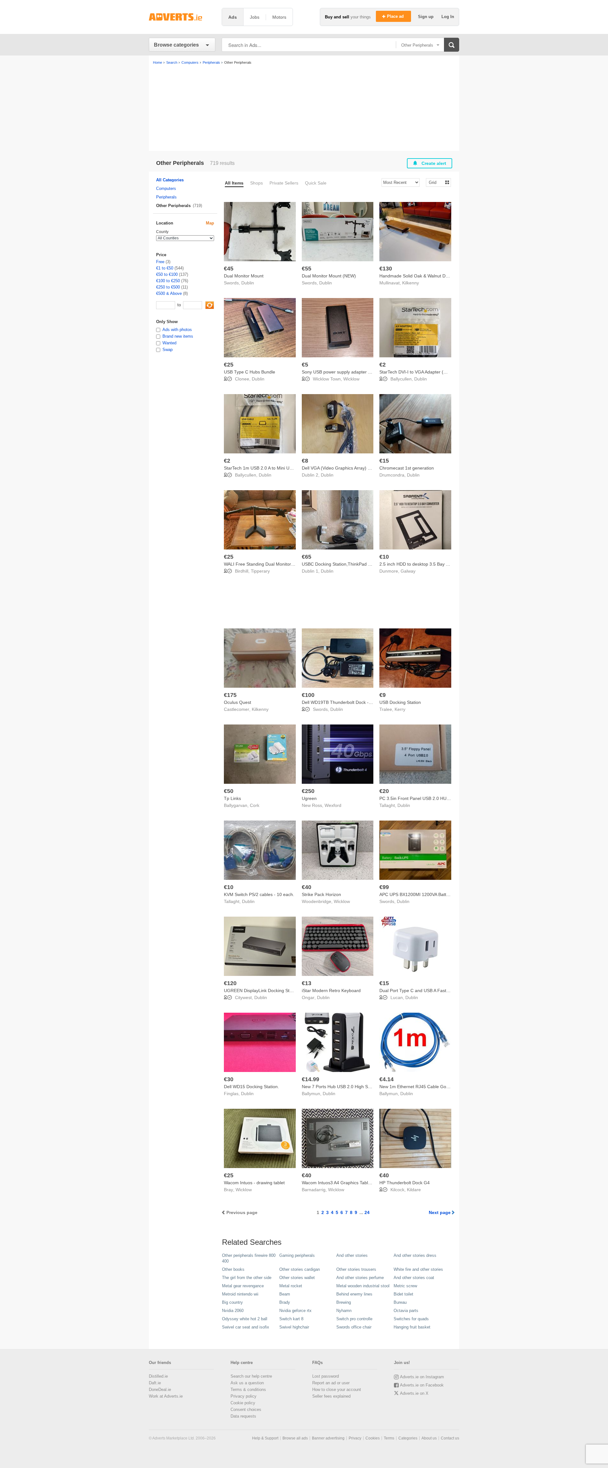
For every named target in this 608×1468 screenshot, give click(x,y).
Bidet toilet (403, 1294)
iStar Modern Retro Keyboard (331, 990)
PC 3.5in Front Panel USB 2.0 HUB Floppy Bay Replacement (440, 798)
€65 (306, 557)
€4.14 (386, 1079)
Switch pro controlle (354, 1318)
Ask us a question (247, 1382)
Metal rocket (290, 1285)
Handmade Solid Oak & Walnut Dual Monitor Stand (430, 275)
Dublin (247, 282)
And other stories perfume (360, 1277)
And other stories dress (415, 1255)
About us (429, 1438)
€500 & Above (169, 293)
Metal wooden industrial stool (363, 1285)
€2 (382, 364)
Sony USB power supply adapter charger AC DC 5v (353, 371)
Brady (284, 1302)
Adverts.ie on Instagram (422, 1376)
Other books (233, 1269)
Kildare (414, 1189)
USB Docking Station (400, 702)
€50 (228, 791)
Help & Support (265, 1438)
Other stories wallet (297, 1277)
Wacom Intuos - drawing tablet (254, 1182)
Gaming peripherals (297, 1255)
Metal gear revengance (243, 1285)
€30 (228, 1079)
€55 (306, 268)
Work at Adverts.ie (166, 1396)
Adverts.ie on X (414, 1393)
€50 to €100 (167, 274)
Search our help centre (251, 1376)
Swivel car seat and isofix (245, 1327)
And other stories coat (414, 1277)
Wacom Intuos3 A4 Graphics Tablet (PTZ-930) (348, 1182)
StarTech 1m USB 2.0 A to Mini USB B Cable (268, 468)
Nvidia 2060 (233, 1310)
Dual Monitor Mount (243, 275)
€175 (230, 695)
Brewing (343, 1302)
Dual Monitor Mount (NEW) (329, 275)
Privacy (355, 1438)
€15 (384, 461)
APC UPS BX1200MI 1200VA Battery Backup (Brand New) (437, 894)
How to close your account (336, 1389)
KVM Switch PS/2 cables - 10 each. (259, 894)
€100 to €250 (168, 280)
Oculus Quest (237, 702)
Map (210, 223)
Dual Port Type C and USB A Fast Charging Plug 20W (432, 990)
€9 (382, 695)
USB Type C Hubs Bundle (249, 371)
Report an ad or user (331, 1382)
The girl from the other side (246, 1277)
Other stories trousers (356, 1269)
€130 (385, 268)
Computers (166, 188)
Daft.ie (155, 1382)
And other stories (352, 1255)
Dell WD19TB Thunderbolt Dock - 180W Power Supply (356, 702)
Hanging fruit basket (412, 1327)
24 (367, 1212)
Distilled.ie (158, 1376)
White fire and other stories (418, 1269)
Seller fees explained (331, 1396)
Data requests (243, 1416)
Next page (440, 1212)
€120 (230, 983)
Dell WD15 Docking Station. (251, 1086)
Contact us (450, 1438)
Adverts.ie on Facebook (422, 1385)
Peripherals (166, 197)
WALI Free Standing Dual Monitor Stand (264, 564)
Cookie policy (243, 1402)
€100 (308, 695)
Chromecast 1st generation (406, 468)
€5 (305, 364)
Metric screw (405, 1285)
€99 (384, 887)
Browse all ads (295, 1438)
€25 (228, 364)
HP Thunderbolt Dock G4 (404, 1182)
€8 (305, 461)
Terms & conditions (248, 1389)
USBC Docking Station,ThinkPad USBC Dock (346, 564)
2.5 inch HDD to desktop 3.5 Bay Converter (422, 564)
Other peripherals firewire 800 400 (249, 1258)
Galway (408, 571)
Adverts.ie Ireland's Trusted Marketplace (182, 17)
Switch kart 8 (291, 1318)
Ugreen (309, 798)
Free (160, 261)
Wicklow (351, 378)
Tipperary (260, 571)
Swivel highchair (294, 1327)
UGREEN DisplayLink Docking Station (261, 990)
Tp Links (232, 798)
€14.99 (310, 1079)
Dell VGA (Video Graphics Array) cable (340, 468)
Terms (389, 1438)
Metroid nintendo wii (240, 1294)
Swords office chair (353, 1327)
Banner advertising (328, 1438)
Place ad (396, 16)
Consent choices (246, 1409)
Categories (407, 1438)
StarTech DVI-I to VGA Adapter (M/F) (416, 371)
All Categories (170, 180)
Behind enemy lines (354, 1294)
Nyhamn (344, 1310)
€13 (306, 983)
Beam (284, 1294)
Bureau (400, 1302)
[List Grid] (436, 182)
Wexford (333, 805)
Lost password (325, 1376)
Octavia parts (406, 1310)
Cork (254, 805)
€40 (306, 887)
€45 (228, 268)
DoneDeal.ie (160, 1389)
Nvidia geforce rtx (295, 1310)
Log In (447, 16)
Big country (232, 1302)
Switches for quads (411, 1318)
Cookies (372, 1438)
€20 (384, 791)
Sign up (426, 16)
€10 (384, 557)
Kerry (400, 709)
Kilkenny (410, 282)
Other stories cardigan (299, 1269)
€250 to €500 (168, 287)
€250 (308, 791)
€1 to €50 (164, 268)
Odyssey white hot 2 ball (244, 1318)
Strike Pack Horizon (321, 894)
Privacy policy (243, 1396)
